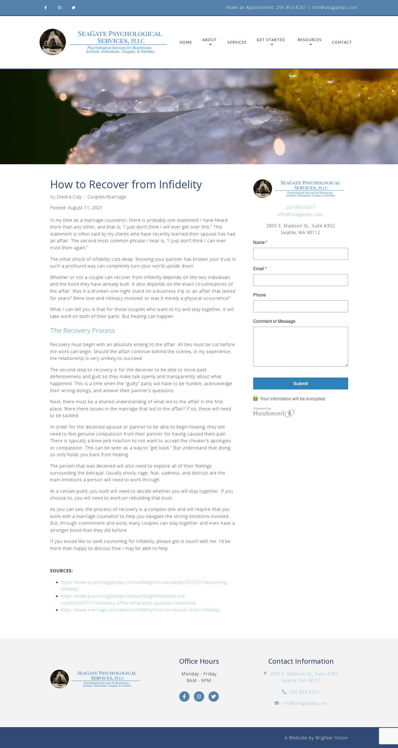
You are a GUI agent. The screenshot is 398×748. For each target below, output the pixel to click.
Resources (310, 40)
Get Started (271, 40)
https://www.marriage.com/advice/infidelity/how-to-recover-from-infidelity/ (141, 610)
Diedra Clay (69, 197)
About (209, 40)
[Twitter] (74, 7)
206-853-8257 (291, 7)
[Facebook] (45, 7)
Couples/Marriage (106, 197)
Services (237, 42)
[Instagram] (59, 7)
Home (186, 42)
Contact (342, 42)
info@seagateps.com (334, 7)
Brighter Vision (331, 737)
